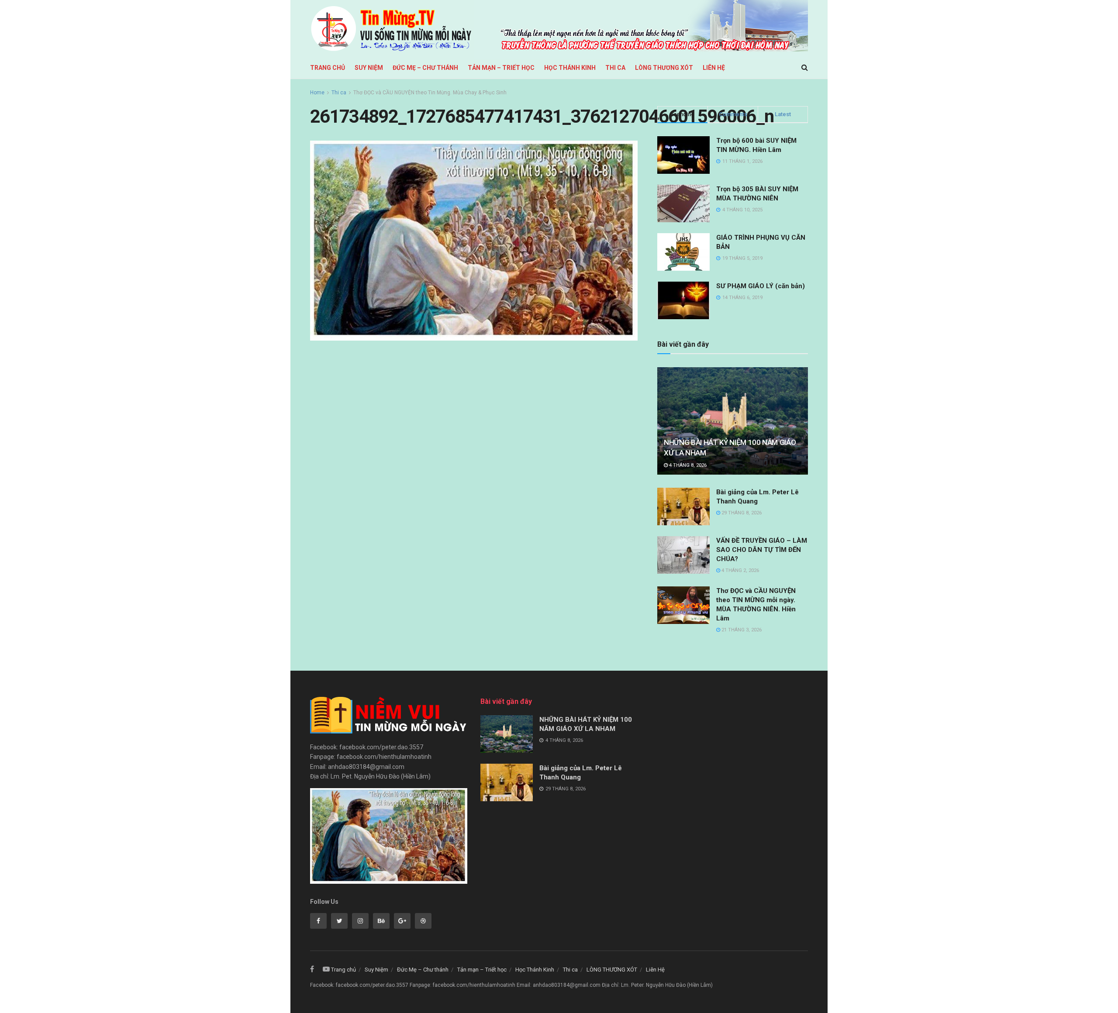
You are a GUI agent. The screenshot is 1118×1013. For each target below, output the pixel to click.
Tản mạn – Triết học (501, 67)
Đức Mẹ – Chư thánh (425, 67)
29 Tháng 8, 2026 (741, 513)
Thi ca (615, 67)
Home (317, 93)
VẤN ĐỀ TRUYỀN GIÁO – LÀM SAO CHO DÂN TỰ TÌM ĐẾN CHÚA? (761, 550)
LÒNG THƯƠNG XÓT (664, 67)
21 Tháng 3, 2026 (741, 630)
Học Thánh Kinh (570, 67)
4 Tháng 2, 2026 (739, 570)
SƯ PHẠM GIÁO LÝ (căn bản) (760, 286)
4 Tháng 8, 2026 (687, 465)
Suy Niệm (369, 67)
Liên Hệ (714, 67)
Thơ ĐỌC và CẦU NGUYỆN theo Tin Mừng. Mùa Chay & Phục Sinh (430, 93)
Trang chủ (327, 67)
